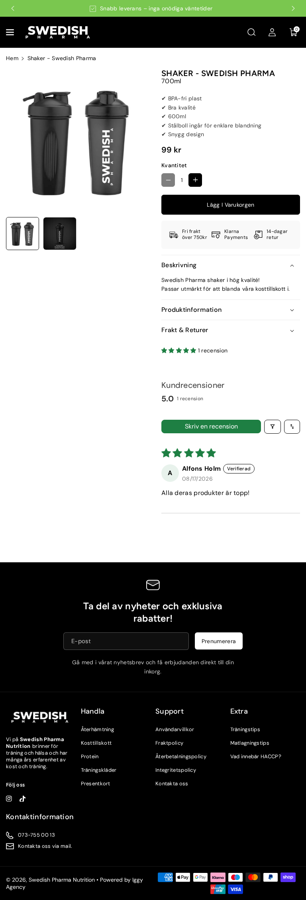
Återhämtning (97, 729)
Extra (239, 711)
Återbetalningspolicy (180, 756)
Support (169, 711)
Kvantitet (174, 165)
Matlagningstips (250, 743)
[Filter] (272, 427)
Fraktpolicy (169, 743)
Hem (12, 58)
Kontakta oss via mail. (45, 846)
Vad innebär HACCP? (255, 756)
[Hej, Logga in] (272, 32)
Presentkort (95, 783)
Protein (90, 756)
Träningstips (245, 729)
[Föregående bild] (13, 8)
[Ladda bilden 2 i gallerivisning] (59, 233)
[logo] (40, 717)
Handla (93, 711)
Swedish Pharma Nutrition (62, 879)
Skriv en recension (211, 426)
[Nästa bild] (293, 8)
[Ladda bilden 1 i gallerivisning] (22, 233)
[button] (11, 32)
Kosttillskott (96, 743)
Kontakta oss (171, 783)
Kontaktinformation (40, 817)
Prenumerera (219, 640)
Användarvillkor (174, 729)
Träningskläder (99, 770)
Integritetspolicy (175, 770)
